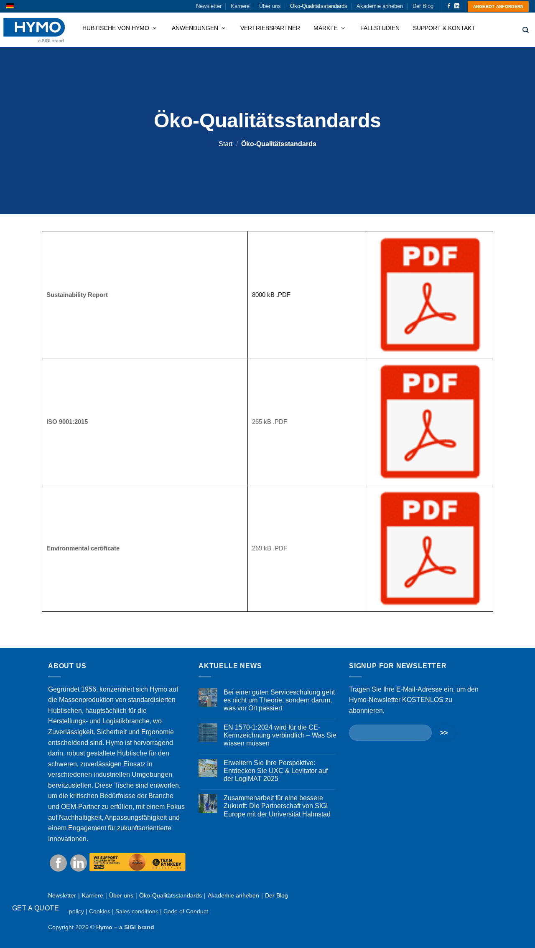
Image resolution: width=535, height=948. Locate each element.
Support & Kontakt (444, 28)
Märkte (326, 28)
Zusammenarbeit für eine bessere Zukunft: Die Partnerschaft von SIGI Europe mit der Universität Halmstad (277, 805)
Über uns (270, 6)
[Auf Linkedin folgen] (456, 6)
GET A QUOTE (35, 908)
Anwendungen (196, 28)
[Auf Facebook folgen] (448, 6)
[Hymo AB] (34, 30)
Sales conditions (136, 911)
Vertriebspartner (270, 28)
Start (225, 143)
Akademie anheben (380, 6)
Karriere (240, 6)
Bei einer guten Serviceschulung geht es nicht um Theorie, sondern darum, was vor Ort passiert (279, 700)
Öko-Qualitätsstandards (318, 6)
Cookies (99, 911)
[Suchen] (525, 30)
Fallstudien (380, 28)
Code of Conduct (185, 911)
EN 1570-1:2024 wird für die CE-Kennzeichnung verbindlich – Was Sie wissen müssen (280, 735)
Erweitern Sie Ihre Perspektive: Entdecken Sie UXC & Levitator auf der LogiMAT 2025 (276, 770)
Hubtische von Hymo (116, 28)
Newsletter (209, 6)
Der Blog (423, 6)
